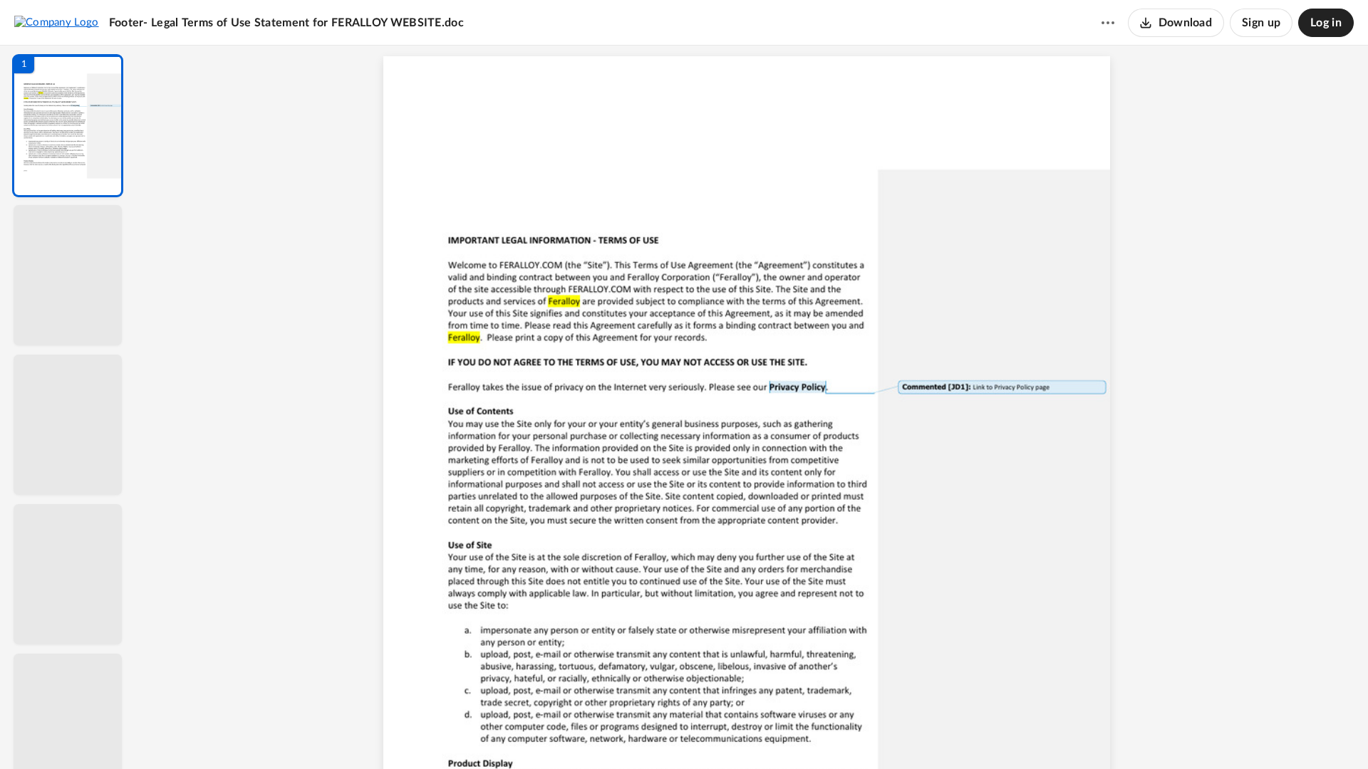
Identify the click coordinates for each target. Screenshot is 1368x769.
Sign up (1261, 22)
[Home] (56, 22)
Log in (1326, 22)
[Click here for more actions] (1108, 23)
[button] (67, 125)
